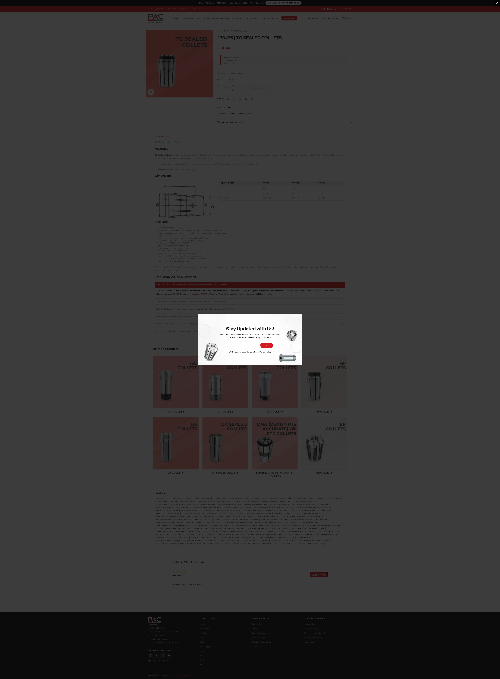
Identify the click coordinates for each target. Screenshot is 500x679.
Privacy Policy (265, 352)
